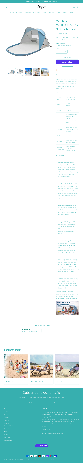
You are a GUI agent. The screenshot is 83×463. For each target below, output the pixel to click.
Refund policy (28, 459)
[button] (6, 7)
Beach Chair (10, 381)
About (5, 409)
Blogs (5, 431)
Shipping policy (52, 459)
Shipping (58, 45)
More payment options (67, 65)
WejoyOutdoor (11, 459)
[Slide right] (51, 72)
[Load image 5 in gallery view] (45, 72)
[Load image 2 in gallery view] (20, 72)
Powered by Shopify (19, 459)
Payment (6, 420)
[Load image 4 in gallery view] (37, 72)
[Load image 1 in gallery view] (12, 72)
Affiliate (6, 414)
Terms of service (8, 429)
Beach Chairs (7, 437)
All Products (7, 434)
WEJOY (48, 412)
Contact (6, 411)
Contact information (62, 459)
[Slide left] (6, 72)
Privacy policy (36, 459)
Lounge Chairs (8, 440)
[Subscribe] (54, 402)
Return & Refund (8, 426)
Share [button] (59, 74)
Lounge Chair (36, 381)
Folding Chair (62, 381)
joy (58, 421)
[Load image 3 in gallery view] (28, 72)
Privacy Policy (7, 417)
